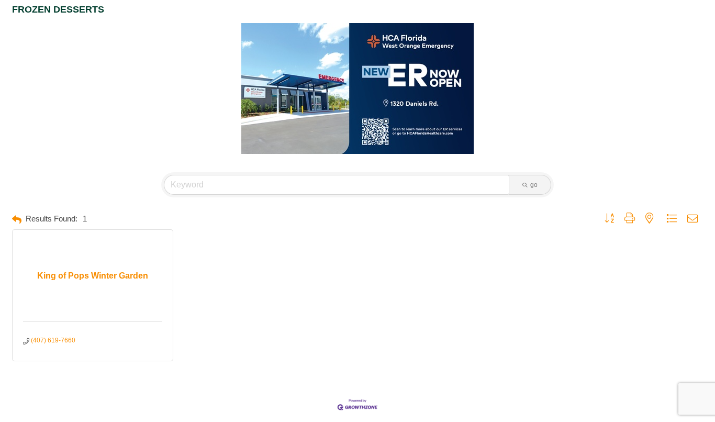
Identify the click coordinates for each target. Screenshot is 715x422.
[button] (16, 219)
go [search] (534, 184)
